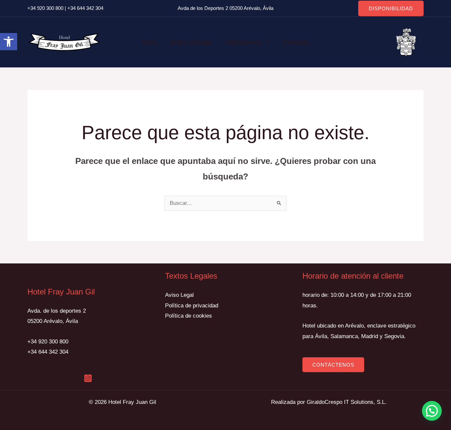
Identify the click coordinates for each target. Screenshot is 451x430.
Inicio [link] (149, 42)
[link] (8, 41)
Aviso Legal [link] (179, 295)
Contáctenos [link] (333, 365)
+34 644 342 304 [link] (85, 8)
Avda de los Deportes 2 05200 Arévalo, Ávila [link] (225, 8)
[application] (266, 42)
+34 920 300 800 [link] (45, 8)
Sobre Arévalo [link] (191, 42)
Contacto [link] (296, 42)
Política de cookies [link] (188, 316)
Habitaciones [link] (243, 42)
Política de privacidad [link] (191, 305)
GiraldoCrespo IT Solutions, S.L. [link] (347, 402)
